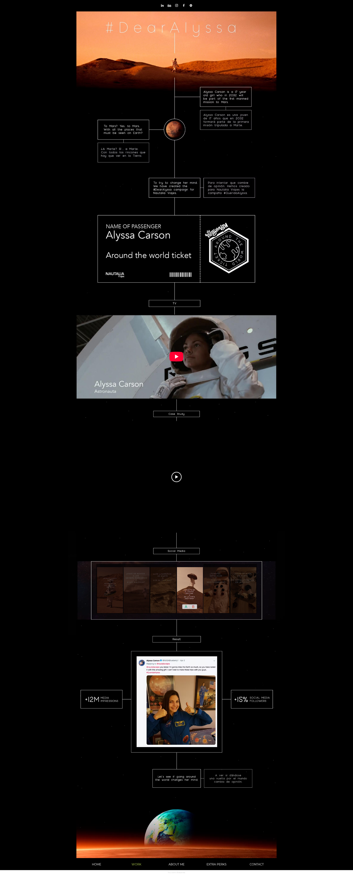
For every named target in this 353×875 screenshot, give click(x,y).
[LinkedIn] (162, 5)
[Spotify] (191, 5)
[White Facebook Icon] (184, 5)
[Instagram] (177, 5)
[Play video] (176, 477)
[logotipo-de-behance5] (169, 5)
